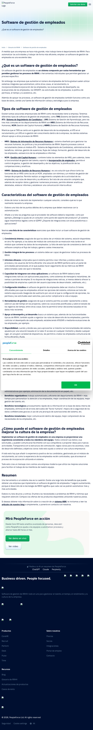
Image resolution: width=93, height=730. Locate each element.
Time (4, 661)
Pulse (4, 656)
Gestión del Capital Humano (23, 157)
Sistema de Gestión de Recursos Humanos (31, 171)
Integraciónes (52, 646)
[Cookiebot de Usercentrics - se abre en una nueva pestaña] (79, 343)
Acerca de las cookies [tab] (77, 350)
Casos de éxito (8, 689)
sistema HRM (60, 502)
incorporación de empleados (62, 160)
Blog (3, 675)
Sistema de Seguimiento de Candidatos (24, 120)
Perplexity (56, 569)
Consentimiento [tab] (16, 350)
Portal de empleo (54, 651)
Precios (49, 636)
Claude (46, 569)
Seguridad (6, 723)
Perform (5, 646)
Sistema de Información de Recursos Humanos (31, 141)
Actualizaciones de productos (15, 684)
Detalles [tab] (46, 350)
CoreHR (5, 636)
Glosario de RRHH (14, 47)
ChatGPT (36, 569)
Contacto (50, 656)
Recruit (5, 641)
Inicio (3, 47)
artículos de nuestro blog (13, 505)
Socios (49, 641)
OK (75, 385)
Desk (4, 651)
